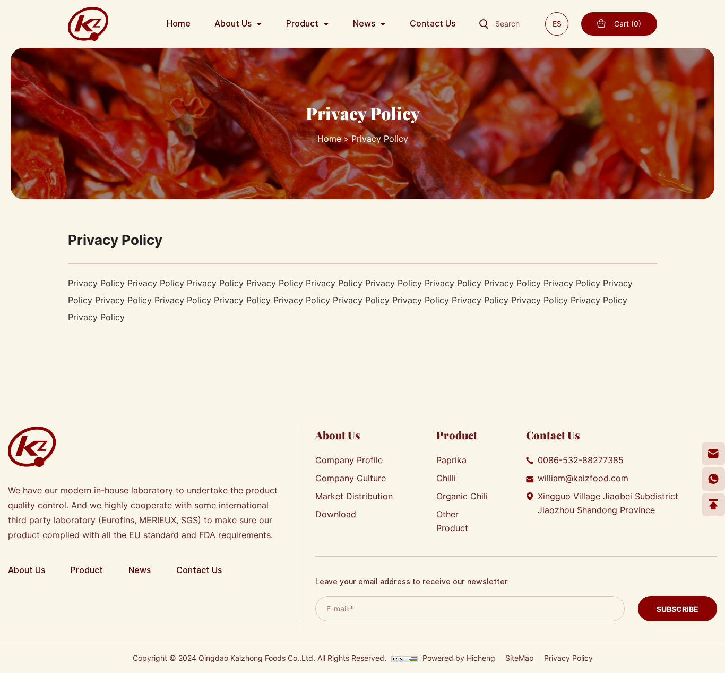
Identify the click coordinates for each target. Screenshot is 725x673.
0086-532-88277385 (581, 460)
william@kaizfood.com (583, 478)
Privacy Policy (379, 138)
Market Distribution (354, 496)
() (627, 24)
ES (557, 24)
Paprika (451, 460)
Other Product (452, 521)
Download (335, 514)
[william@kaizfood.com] (713, 453)
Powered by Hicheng (458, 658)
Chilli (446, 478)
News (364, 24)
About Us (233, 24)
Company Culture (350, 478)
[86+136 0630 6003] (713, 479)
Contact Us (432, 24)
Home (179, 24)
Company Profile (349, 460)
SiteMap (519, 658)
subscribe (677, 608)
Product (302, 24)
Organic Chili (462, 496)
